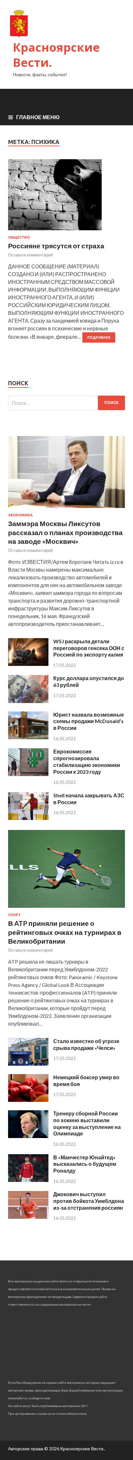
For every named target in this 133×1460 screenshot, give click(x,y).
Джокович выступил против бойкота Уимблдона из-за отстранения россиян (88, 1201)
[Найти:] (66, 403)
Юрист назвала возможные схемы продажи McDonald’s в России (88, 721)
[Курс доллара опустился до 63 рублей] (28, 701)
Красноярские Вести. (56, 54)
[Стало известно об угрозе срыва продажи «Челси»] (28, 1064)
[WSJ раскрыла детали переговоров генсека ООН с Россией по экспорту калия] (28, 664)
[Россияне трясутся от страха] (66, 197)
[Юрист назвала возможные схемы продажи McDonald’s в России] (28, 737)
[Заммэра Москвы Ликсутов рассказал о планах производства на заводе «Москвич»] (66, 509)
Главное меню (38, 117)
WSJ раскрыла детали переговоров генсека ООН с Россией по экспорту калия (88, 648)
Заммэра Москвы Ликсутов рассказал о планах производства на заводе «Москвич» (65, 532)
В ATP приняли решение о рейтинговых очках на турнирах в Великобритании (64, 932)
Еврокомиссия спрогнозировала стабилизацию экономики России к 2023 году (86, 761)
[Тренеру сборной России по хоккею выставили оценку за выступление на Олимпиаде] (28, 1136)
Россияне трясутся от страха (56, 246)
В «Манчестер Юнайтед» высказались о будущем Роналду (84, 1164)
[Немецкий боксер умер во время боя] (28, 1100)
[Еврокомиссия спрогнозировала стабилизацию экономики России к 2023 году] (28, 774)
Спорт (14, 915)
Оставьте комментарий (30, 254)
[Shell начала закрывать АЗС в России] (28, 818)
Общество (19, 237)
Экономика (20, 515)
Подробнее (98, 337)
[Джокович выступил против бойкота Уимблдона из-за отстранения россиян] (28, 1217)
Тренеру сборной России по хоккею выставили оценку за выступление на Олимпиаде (87, 1123)
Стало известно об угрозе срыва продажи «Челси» (86, 1044)
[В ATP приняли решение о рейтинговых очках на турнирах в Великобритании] (66, 909)
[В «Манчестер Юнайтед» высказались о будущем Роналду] (28, 1180)
